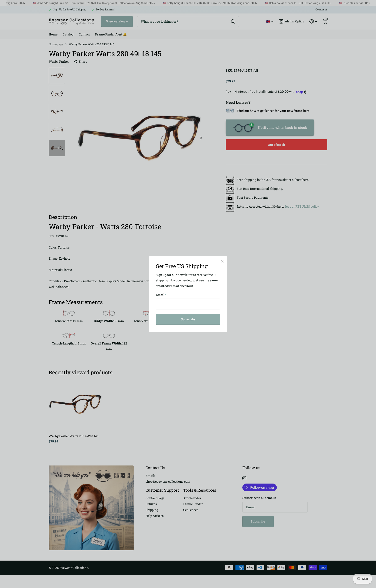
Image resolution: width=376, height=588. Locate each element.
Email (161, 295)
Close (222, 261)
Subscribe (188, 319)
